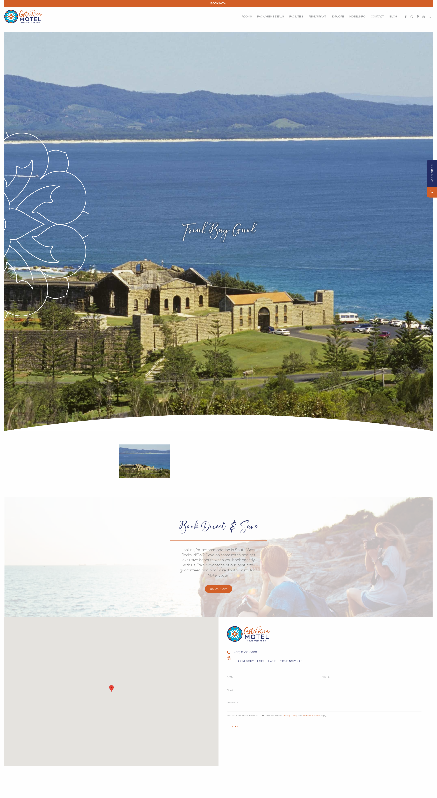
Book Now (218, 589)
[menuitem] (247, 16)
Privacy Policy (290, 715)
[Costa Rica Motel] (23, 17)
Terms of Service (311, 715)
